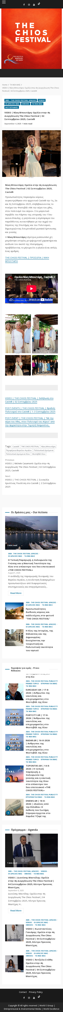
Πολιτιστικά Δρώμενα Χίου (18, 454)
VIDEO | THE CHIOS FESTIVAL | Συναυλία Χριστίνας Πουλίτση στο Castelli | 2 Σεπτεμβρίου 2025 (30, 481)
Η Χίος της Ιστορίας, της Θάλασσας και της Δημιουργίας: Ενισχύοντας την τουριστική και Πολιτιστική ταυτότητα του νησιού (14, 637)
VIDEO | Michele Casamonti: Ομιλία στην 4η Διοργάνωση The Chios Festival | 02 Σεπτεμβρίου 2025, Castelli (30, 465)
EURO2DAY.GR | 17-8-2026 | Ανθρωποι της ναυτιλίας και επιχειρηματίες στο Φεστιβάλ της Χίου (14, 691)
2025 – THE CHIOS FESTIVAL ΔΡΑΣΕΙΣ (20, 100)
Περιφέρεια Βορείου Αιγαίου (19, 450)
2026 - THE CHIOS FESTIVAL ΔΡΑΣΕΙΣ (23, 553)
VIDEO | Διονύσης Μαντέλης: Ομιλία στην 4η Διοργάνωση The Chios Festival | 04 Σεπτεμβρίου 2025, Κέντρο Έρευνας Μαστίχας (31, 850)
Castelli (16, 446)
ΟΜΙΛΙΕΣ (25, 104)
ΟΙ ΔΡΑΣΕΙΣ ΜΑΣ (12, 104)
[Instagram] (29, 5)
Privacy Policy (36, 991)
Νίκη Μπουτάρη (48, 446)
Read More (15, 593)
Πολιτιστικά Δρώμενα (43, 450)
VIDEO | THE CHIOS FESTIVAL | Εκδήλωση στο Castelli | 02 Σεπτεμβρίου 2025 (29, 400)
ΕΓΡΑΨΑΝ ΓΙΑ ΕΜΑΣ (49, 683)
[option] (31, 692)
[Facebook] (24, 5)
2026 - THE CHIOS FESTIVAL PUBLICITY (42, 681)
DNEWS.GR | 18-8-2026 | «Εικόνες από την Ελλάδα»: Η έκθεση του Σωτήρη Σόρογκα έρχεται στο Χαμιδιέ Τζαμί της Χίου (14, 807)
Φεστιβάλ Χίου (38, 454)
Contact (23, 991)
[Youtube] (34, 5)
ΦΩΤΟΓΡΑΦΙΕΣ (11, 107)
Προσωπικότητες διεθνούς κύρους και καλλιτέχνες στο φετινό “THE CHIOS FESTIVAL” (14, 610)
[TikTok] (39, 3)
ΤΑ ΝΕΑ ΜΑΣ (37, 104)
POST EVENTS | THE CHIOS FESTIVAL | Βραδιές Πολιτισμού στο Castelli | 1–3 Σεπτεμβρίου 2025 (30, 410)
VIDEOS (42, 100)
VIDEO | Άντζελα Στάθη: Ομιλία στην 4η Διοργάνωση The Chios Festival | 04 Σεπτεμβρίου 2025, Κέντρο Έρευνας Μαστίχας (14, 963)
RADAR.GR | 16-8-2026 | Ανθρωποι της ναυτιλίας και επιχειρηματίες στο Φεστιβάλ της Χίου (14, 742)
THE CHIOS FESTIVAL (30, 446)
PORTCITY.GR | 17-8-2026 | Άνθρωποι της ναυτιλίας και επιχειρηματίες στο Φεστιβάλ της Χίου (14, 717)
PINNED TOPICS (32, 683)
